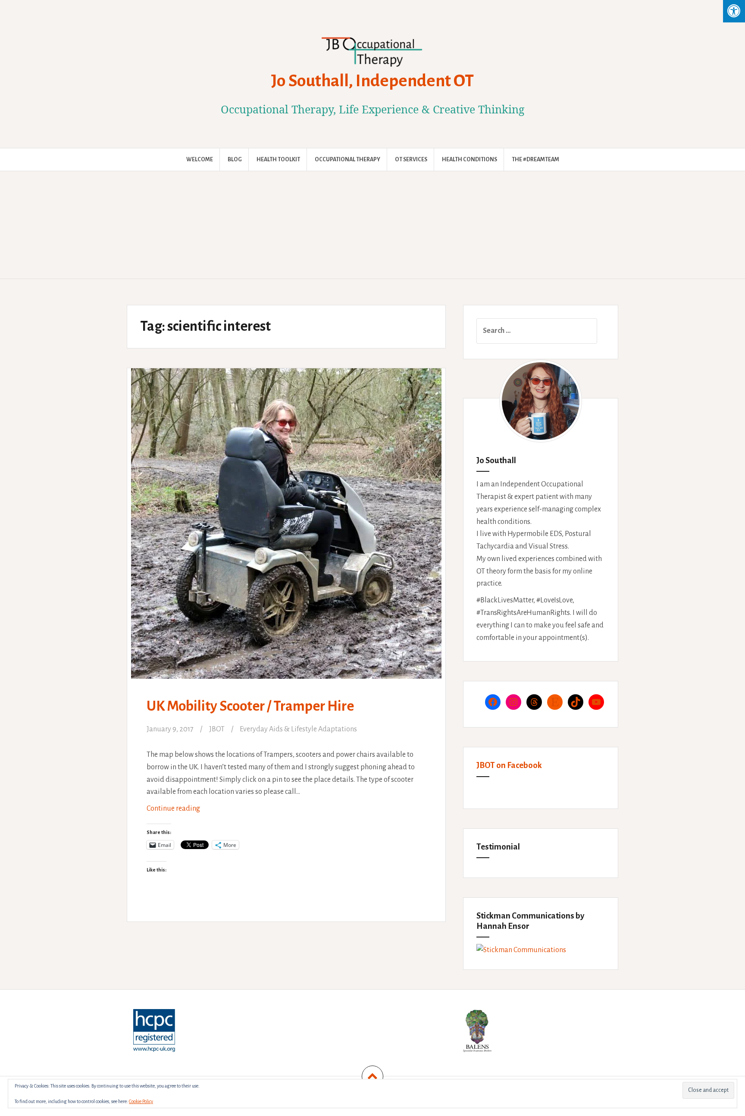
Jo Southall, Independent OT (372, 81)
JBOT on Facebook (509, 765)
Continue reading (186, 811)
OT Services (411, 160)
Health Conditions (469, 160)
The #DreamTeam (535, 160)
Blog (235, 160)
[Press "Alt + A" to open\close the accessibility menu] (734, 11)
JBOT (217, 729)
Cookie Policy (141, 1101)
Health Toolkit (278, 160)
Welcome (199, 160)
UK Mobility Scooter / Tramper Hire (250, 706)
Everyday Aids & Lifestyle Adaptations (298, 729)
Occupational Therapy (347, 160)
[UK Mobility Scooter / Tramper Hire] (285, 517)
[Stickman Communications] (521, 950)
